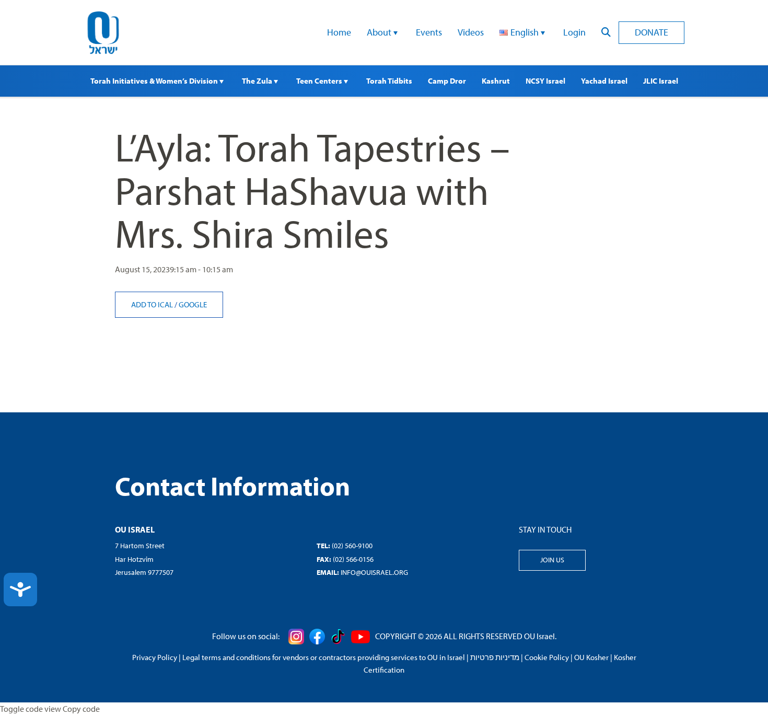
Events (429, 32)
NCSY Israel (545, 81)
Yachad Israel (604, 81)
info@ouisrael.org (374, 572)
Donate (651, 32)
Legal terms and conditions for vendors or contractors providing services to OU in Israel (323, 657)
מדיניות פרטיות (494, 657)
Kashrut (496, 81)
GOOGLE (193, 304)
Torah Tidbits (389, 81)
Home (339, 32)
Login (574, 32)
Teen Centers (320, 81)
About (380, 32)
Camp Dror (447, 81)
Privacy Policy (154, 657)
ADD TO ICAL (152, 304)
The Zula (258, 81)
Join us (552, 559)
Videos (471, 32)
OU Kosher (591, 657)
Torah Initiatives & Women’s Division (154, 81)
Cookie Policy (547, 657)
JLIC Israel (660, 81)
